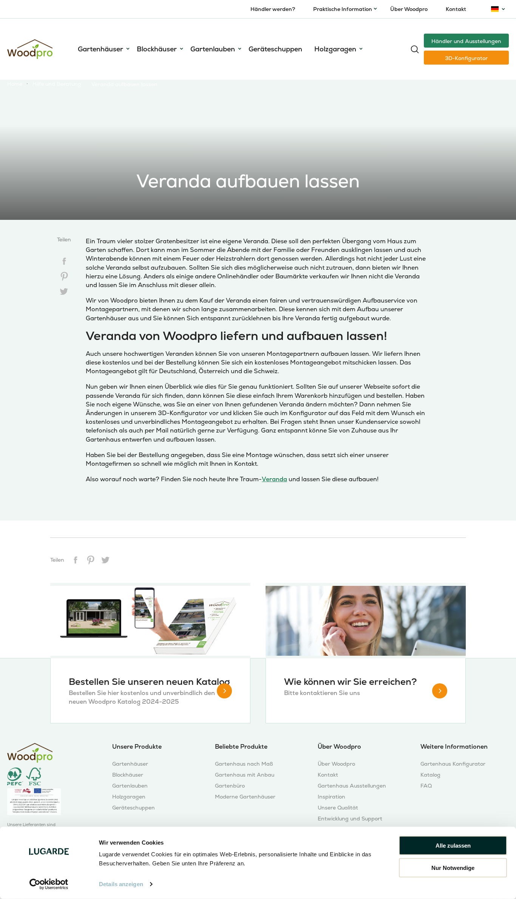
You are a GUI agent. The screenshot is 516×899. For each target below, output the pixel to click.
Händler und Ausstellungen (466, 41)
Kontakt (456, 9)
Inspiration (331, 797)
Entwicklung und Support (350, 819)
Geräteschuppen (275, 49)
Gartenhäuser (100, 49)
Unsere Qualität (338, 808)
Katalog (430, 775)
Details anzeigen (121, 884)
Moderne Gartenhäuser (245, 797)
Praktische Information (342, 9)
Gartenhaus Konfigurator (452, 764)
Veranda (274, 479)
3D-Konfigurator (466, 58)
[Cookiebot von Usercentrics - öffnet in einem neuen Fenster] (49, 884)
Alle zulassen (453, 845)
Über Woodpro (409, 9)
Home (14, 83)
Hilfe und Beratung (56, 83)
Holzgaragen (335, 49)
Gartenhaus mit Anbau (244, 775)
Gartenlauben (212, 49)
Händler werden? (272, 9)
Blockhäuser (157, 49)
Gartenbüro (230, 786)
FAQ (426, 786)
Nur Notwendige (452, 867)
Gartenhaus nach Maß (244, 764)
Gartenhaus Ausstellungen (352, 786)
